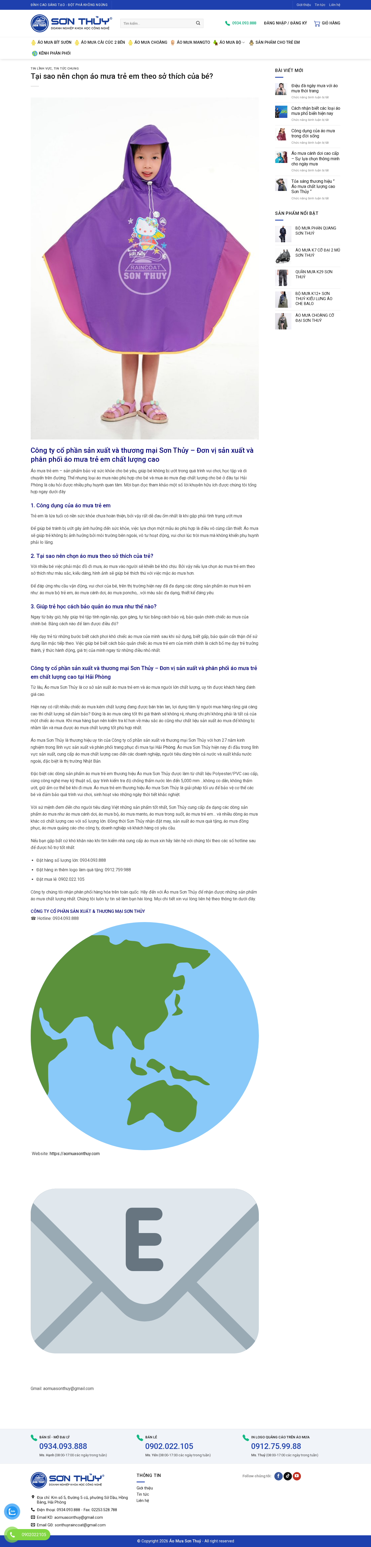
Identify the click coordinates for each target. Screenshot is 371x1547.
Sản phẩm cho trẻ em (278, 42)
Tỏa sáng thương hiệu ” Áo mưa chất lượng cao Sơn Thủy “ (313, 186)
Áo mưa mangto (193, 42)
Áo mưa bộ (230, 42)
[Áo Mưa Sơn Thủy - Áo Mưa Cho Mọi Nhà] (71, 23)
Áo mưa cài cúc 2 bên (103, 42)
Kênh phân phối (55, 53)
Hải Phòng (98, 677)
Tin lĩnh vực (41, 68)
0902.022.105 (169, 1446)
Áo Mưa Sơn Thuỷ (185, 1541)
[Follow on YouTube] (297, 1476)
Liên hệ (334, 5)
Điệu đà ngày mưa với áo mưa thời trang (314, 88)
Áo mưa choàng (150, 42)
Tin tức (320, 5)
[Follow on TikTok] (288, 1476)
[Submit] (198, 23)
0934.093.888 (63, 1446)
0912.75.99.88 (276, 1446)
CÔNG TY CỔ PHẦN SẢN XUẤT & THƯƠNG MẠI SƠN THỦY (88, 911)
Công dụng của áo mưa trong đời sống (313, 133)
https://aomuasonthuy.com (75, 1153)
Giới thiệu (304, 5)
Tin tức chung (66, 68)
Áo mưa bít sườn (54, 42)
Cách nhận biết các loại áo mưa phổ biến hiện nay (315, 111)
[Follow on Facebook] (278, 1476)
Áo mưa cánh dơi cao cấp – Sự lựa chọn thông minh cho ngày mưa (315, 158)
